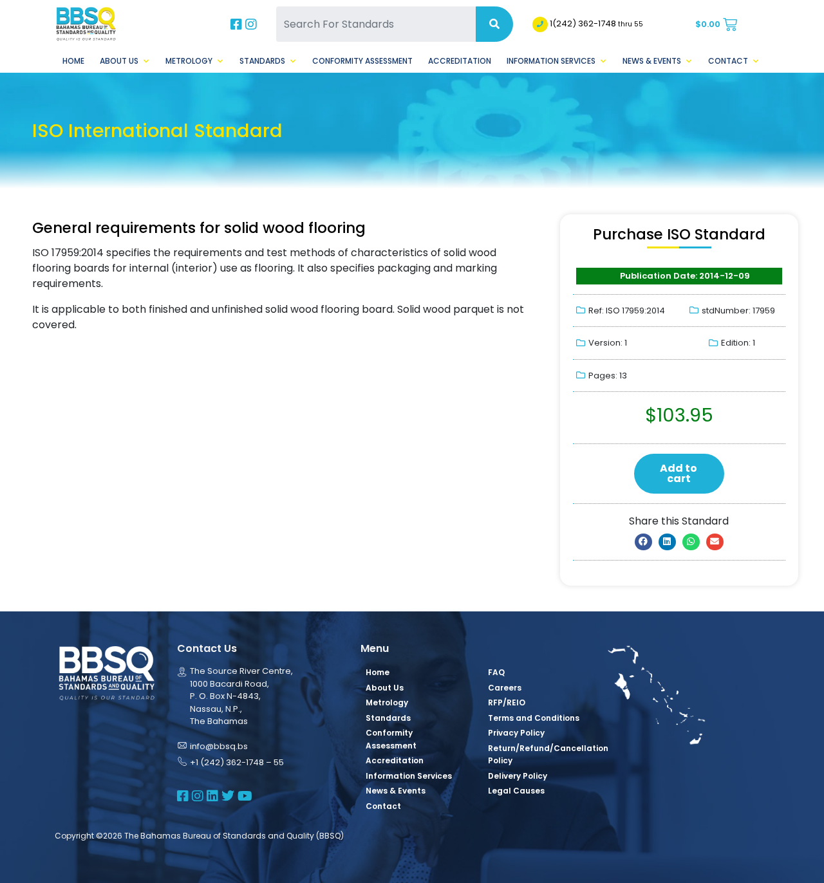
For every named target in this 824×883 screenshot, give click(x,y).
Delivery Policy (517, 775)
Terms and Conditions (533, 717)
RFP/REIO (506, 702)
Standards (262, 60)
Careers (504, 687)
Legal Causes (516, 790)
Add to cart (678, 473)
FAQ (496, 672)
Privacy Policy (516, 732)
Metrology (188, 60)
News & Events (652, 60)
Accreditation (459, 60)
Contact (728, 60)
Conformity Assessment (362, 60)
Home (73, 60)
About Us (119, 60)
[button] (643, 542)
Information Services (551, 60)
